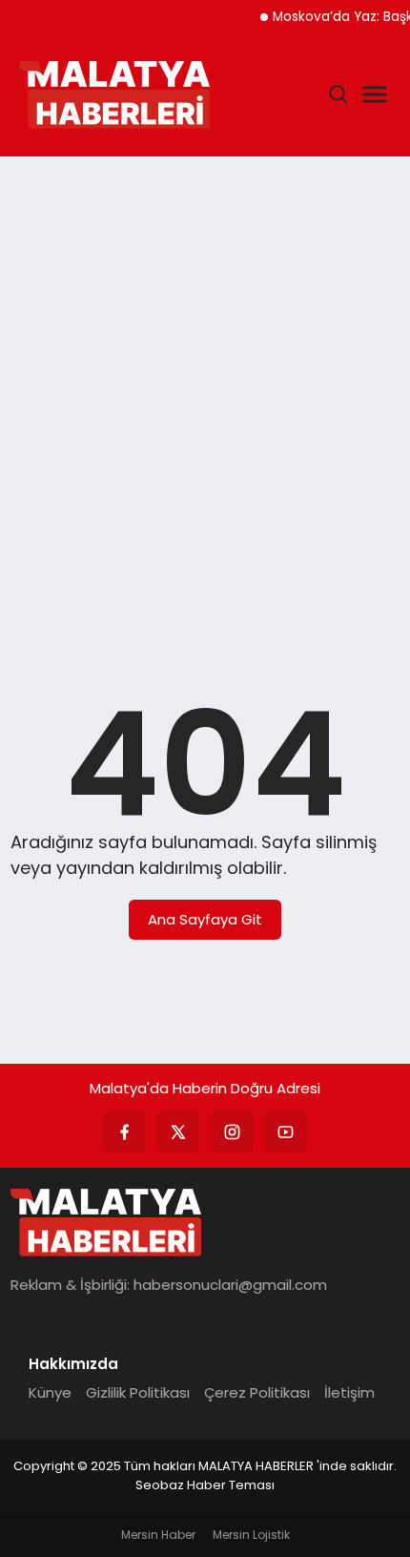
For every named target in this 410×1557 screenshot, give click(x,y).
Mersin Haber (158, 1534)
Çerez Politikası (257, 1392)
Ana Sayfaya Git (205, 919)
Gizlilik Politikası (138, 1392)
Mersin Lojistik (251, 1534)
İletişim (349, 1392)
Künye (50, 1392)
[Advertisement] (205, 390)
